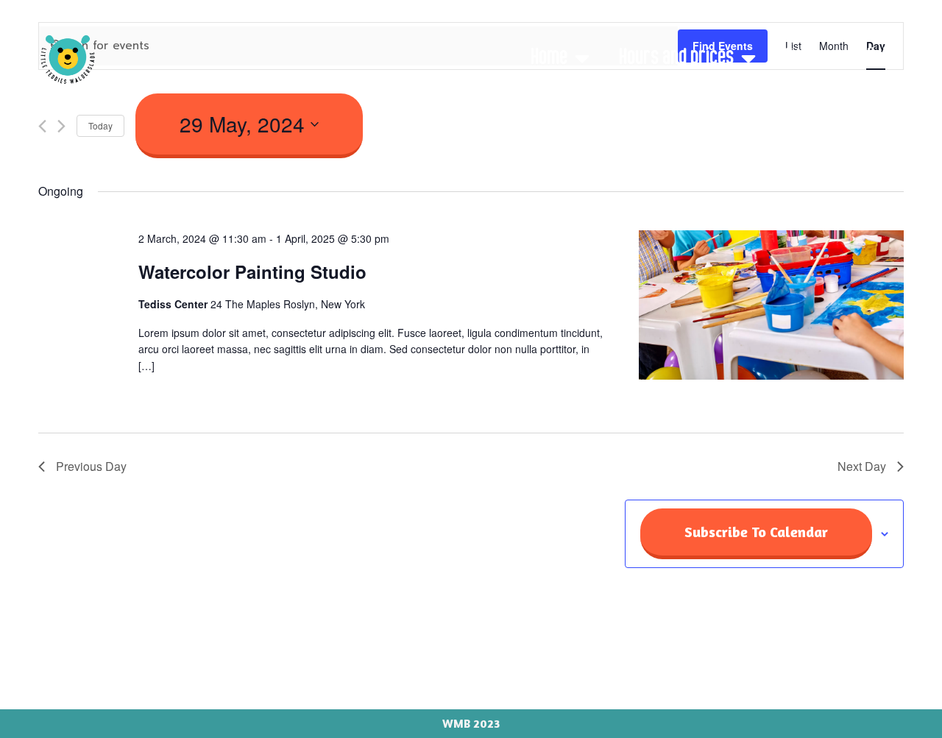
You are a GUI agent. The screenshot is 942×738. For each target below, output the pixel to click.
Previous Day (91, 466)
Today (100, 125)
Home (549, 58)
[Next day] (61, 126)
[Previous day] (42, 126)
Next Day (861, 466)
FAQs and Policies (843, 58)
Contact (874, 96)
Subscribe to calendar (756, 531)
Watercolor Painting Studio (252, 271)
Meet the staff (761, 96)
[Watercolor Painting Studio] (771, 307)
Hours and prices (676, 58)
